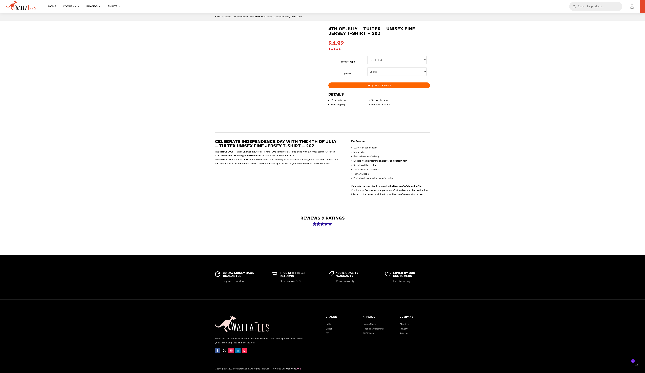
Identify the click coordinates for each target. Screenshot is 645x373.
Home (52, 6)
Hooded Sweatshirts (373, 328)
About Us (404, 323)
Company (69, 6)
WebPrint (293, 368)
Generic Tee (246, 16)
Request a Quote (379, 85)
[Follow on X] (224, 350)
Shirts (112, 6)
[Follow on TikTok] (244, 350)
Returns (404, 333)
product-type (348, 61)
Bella (328, 323)
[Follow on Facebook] (217, 350)
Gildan (329, 328)
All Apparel (226, 16)
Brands (92, 6)
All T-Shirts (368, 333)
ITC (327, 333)
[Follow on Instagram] (231, 350)
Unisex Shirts (369, 323)
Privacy (403, 328)
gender (348, 73)
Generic (236, 16)
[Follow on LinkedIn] (238, 350)
